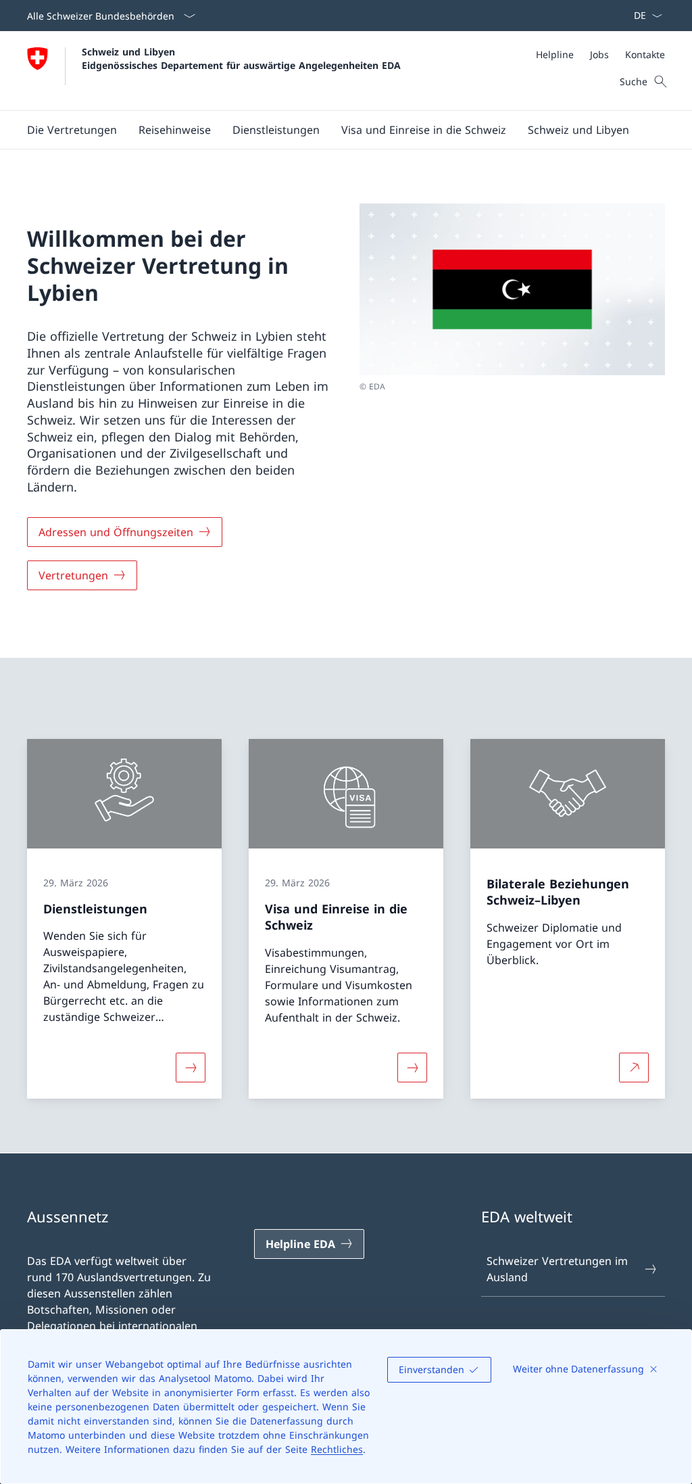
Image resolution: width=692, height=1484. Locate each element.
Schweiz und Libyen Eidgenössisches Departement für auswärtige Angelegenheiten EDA (241, 58)
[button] (72, 130)
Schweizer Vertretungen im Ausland (557, 1269)
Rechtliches (337, 1449)
